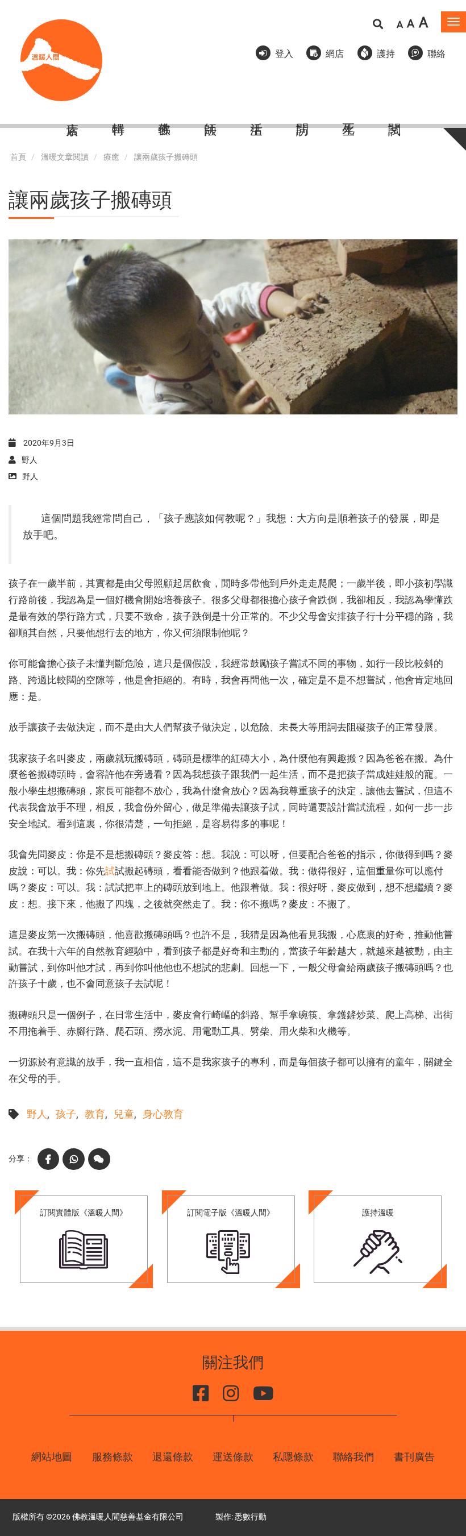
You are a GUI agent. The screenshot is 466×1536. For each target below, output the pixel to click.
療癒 (111, 157)
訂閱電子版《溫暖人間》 (230, 1213)
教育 (95, 1114)
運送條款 (233, 1457)
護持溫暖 (378, 1213)
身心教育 (163, 1114)
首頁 (18, 157)
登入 (284, 53)
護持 (386, 53)
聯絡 (436, 53)
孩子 (66, 1114)
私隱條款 (293, 1457)
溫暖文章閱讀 (65, 157)
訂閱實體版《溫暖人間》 (83, 1213)
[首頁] (61, 60)
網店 (335, 53)
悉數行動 (251, 1517)
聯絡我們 (353, 1457)
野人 (37, 1114)
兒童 (124, 1114)
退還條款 (172, 1457)
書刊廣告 (414, 1457)
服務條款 (112, 1457)
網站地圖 (51, 1457)
